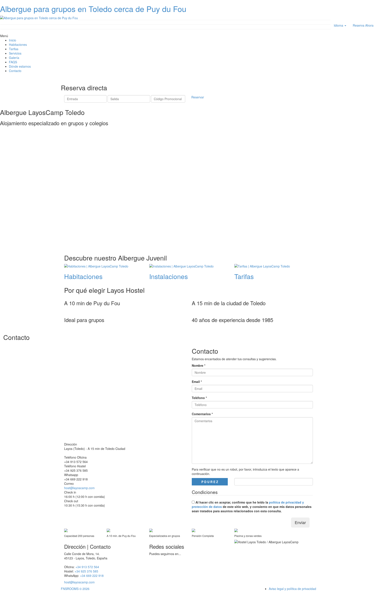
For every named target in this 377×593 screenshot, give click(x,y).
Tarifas (13, 49)
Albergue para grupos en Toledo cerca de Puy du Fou (93, 8)
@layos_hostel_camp (164, 567)
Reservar (197, 97)
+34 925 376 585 (76, 470)
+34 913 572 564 (76, 461)
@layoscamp (158, 560)
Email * (197, 381)
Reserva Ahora (363, 25)
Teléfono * (199, 398)
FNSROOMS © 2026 (75, 588)
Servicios (15, 53)
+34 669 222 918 (76, 479)
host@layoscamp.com (79, 488)
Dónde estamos (20, 66)
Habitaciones (18, 44)
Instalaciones (168, 276)
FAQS (13, 62)
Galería (14, 57)
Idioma (339, 25)
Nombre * (198, 365)
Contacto (15, 71)
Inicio (12, 40)
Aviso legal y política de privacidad (292, 588)
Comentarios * (202, 414)
